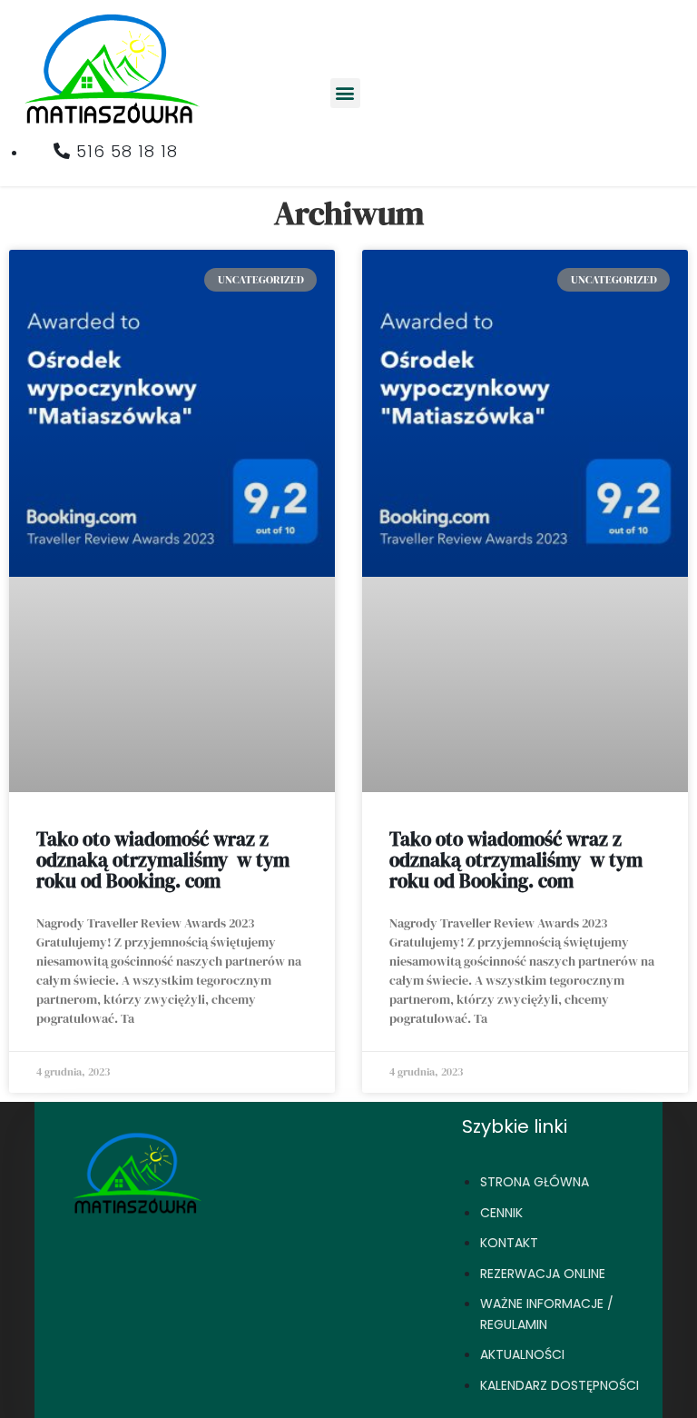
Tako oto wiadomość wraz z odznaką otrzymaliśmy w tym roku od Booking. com (163, 860)
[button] (345, 93)
